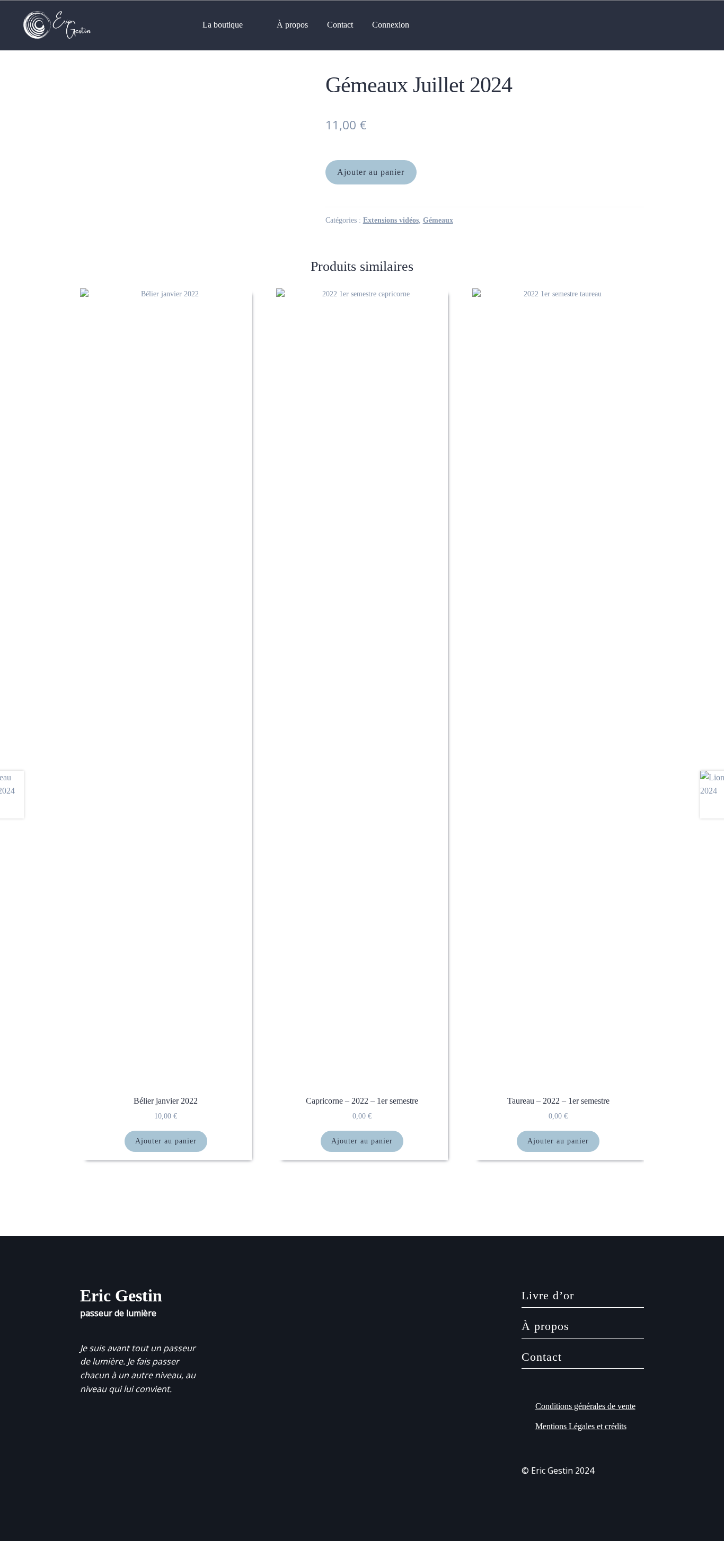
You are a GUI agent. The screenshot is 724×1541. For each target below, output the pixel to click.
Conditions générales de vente (585, 1406)
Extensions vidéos (391, 220)
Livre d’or (548, 1295)
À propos (292, 24)
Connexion (390, 24)
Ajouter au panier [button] (166, 1141)
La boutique (222, 24)
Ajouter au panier (370, 172)
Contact (340, 24)
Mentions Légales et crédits (580, 1426)
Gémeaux (438, 220)
